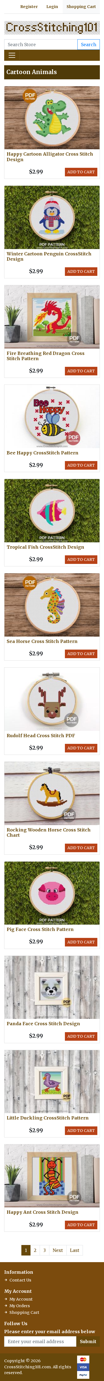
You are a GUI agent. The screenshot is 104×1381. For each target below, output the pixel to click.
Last (74, 1250)
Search (88, 44)
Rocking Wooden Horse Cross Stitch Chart (49, 832)
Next (58, 1250)
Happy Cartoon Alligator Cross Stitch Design (50, 156)
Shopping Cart (81, 6)
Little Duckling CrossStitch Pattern (48, 1118)
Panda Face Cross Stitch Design (43, 1023)
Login (52, 6)
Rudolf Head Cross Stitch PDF (41, 735)
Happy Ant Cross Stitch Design (42, 1212)
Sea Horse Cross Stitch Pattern (42, 641)
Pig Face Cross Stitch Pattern (40, 929)
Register (29, 6)
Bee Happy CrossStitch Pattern (42, 453)
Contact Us (20, 1280)
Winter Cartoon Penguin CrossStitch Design (49, 256)
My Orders (19, 1305)
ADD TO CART (81, 171)
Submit (88, 1341)
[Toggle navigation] (12, 55)
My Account (21, 1299)
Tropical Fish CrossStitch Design (45, 547)
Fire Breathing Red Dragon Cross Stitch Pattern (46, 356)
